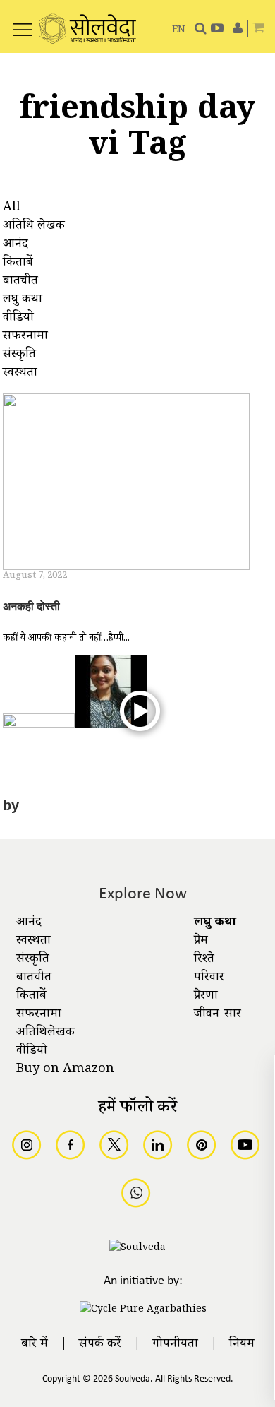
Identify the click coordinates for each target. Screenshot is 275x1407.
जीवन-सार (217, 1015)
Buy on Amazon (65, 1070)
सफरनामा (38, 1015)
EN (178, 30)
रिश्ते (204, 960)
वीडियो (31, 1052)
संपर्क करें (100, 1345)
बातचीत (33, 978)
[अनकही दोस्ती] (126, 484)
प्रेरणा (206, 997)
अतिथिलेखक (45, 1033)
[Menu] (22, 22)
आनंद (29, 923)
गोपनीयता (175, 1345)
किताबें (31, 997)
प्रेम (201, 941)
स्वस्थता (33, 941)
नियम (242, 1345)
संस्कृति (32, 960)
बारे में (34, 1345)
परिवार (209, 978)
